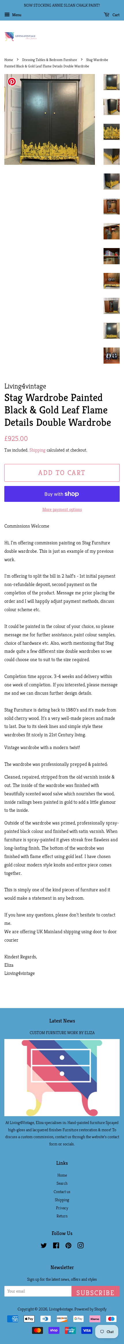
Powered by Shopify (90, 1309)
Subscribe (95, 1292)
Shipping (37, 450)
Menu (16, 14)
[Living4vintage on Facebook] (56, 1246)
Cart (116, 14)
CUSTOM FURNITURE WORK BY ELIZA (62, 1032)
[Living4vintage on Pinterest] (68, 1246)
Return (62, 1216)
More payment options (62, 509)
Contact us (62, 1191)
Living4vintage (61, 1309)
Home (8, 60)
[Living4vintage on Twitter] (44, 1246)
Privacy (62, 1207)
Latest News (62, 1020)
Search (62, 1183)
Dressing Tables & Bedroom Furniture (49, 60)
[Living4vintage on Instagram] (80, 1246)
